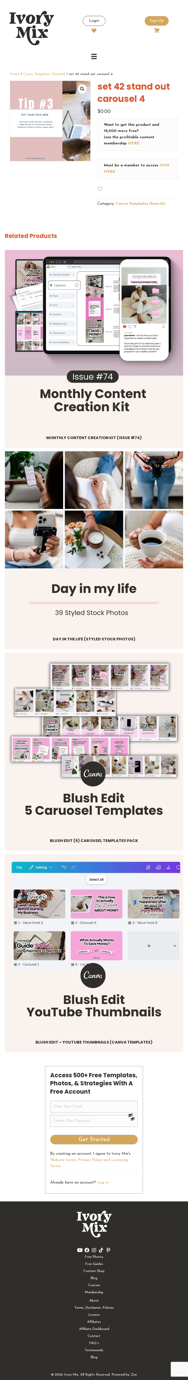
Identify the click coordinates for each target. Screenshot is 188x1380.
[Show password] (133, 1115)
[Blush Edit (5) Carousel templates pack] (94, 742)
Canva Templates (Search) (44, 74)
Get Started (94, 1140)
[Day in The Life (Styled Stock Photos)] (94, 540)
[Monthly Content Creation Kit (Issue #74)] (94, 339)
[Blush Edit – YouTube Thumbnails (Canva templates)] (94, 943)
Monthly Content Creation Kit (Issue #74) (94, 438)
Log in (102, 1183)
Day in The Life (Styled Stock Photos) (94, 639)
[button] (82, 89)
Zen (134, 1375)
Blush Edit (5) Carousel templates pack (94, 840)
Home (14, 74)
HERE (133, 143)
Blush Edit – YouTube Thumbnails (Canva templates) (94, 1042)
